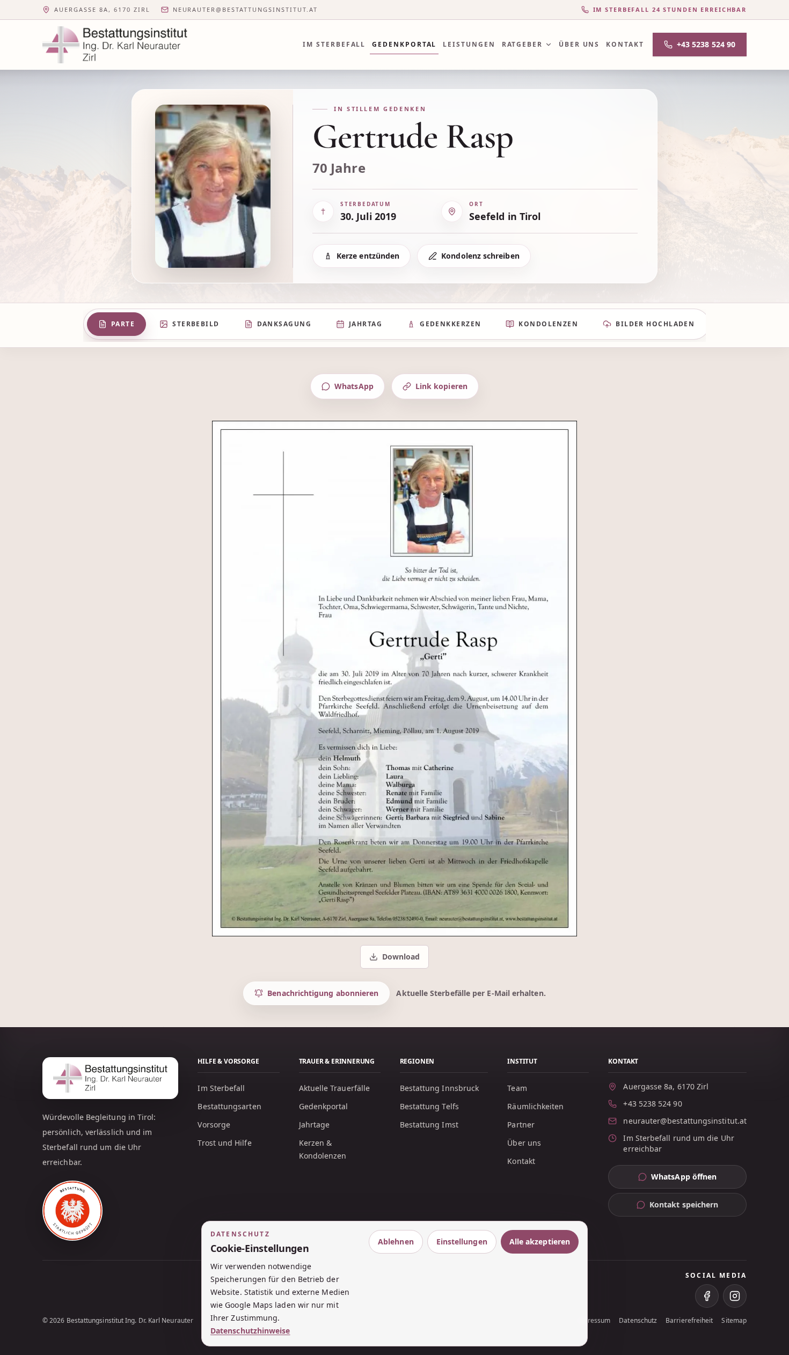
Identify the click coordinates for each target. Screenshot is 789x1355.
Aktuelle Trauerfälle (334, 1088)
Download (395, 959)
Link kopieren (441, 386)
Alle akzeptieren (539, 1241)
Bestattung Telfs (429, 1106)
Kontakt (625, 44)
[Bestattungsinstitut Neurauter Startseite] (114, 44)
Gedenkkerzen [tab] (450, 323)
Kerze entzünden (368, 256)
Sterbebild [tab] (195, 323)
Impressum (593, 1320)
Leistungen (469, 44)
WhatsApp (354, 386)
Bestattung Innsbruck (439, 1088)
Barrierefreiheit (689, 1320)
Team (517, 1088)
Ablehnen (396, 1241)
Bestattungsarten (229, 1106)
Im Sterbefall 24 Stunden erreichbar (670, 9)
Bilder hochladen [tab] (655, 323)
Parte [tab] (123, 323)
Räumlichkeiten (535, 1106)
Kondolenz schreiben (480, 256)
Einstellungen (461, 1241)
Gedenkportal (404, 44)
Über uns (579, 44)
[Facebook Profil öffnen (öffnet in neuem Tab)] (707, 1296)
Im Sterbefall (334, 44)
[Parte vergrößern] (394, 678)
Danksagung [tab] (284, 323)
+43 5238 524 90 (706, 44)
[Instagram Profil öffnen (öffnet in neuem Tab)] (735, 1296)
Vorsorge (214, 1124)
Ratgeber (522, 44)
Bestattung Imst (429, 1124)
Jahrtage (314, 1124)
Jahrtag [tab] (365, 323)
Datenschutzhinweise (250, 1330)
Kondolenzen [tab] (548, 323)
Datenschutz (638, 1320)
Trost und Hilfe (224, 1143)
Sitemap (734, 1320)
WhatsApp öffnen (699, 1179)
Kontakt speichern (683, 1204)
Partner (521, 1124)
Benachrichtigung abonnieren (322, 993)
